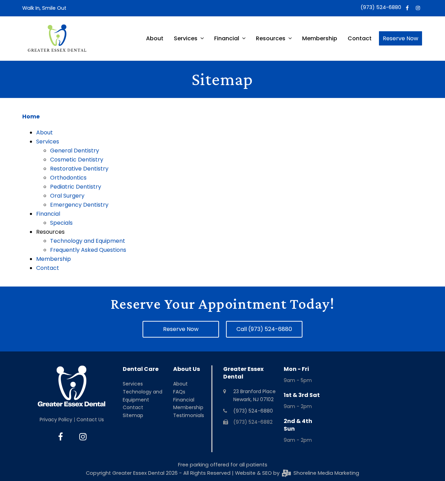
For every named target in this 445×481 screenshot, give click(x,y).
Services (47, 142)
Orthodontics (68, 178)
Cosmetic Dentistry (76, 160)
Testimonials (188, 415)
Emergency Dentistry (79, 205)
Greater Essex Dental (138, 473)
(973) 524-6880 (381, 7)
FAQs (179, 391)
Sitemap (133, 415)
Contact (47, 268)
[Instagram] (418, 8)
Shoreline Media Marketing (325, 473)
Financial (48, 214)
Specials (61, 223)
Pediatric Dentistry (75, 187)
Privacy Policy (56, 419)
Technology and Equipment (87, 241)
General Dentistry (74, 151)
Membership (53, 259)
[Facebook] (407, 8)
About (44, 132)
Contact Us (90, 419)
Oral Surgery (67, 196)
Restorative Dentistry (79, 169)
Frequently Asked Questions (88, 250)
